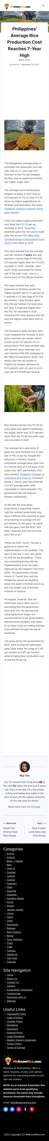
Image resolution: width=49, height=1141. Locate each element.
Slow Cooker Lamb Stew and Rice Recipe (37, 829)
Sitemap (11, 1001)
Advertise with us (16, 997)
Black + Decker (15, 861)
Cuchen (11, 876)
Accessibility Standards (20, 990)
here (37, 806)
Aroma (10, 853)
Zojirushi (11, 962)
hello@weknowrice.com (23, 1102)
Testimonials (14, 993)
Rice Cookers (14, 932)
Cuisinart (12, 883)
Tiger (9, 947)
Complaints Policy (16, 1014)
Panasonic (12, 924)
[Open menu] (43, 5)
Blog (27, 60)
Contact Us (13, 982)
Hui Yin (16, 64)
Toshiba (11, 950)
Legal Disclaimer (16, 1036)
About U (11, 978)
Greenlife (12, 894)
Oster (10, 920)
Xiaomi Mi (12, 954)
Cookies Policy (15, 1021)
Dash (9, 887)
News (21, 60)
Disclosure (12, 1029)
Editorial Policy (15, 1032)
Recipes (11, 928)
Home (10, 975)
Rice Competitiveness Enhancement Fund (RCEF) (24, 239)
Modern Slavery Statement (21, 1040)
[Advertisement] (24, 95)
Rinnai (10, 935)
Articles (11, 857)
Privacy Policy (14, 1043)
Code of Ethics (15, 1017)
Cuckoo (11, 879)
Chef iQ (11, 868)
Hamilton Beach (15, 898)
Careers (11, 986)
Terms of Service (16, 1047)
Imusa (10, 902)
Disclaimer (12, 1025)
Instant (10, 906)
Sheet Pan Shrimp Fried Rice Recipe (10, 829)
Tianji (10, 943)
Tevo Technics (14, 939)
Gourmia (11, 891)
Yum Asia (12, 958)
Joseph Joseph (15, 909)
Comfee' (11, 872)
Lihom (10, 913)
